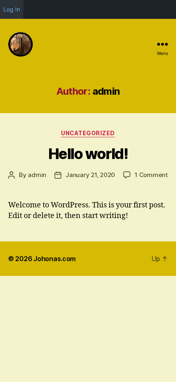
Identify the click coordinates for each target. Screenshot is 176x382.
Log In (11, 9)
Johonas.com (55, 259)
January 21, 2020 (90, 175)
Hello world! (88, 154)
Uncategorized (88, 133)
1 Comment (151, 175)
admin (37, 175)
